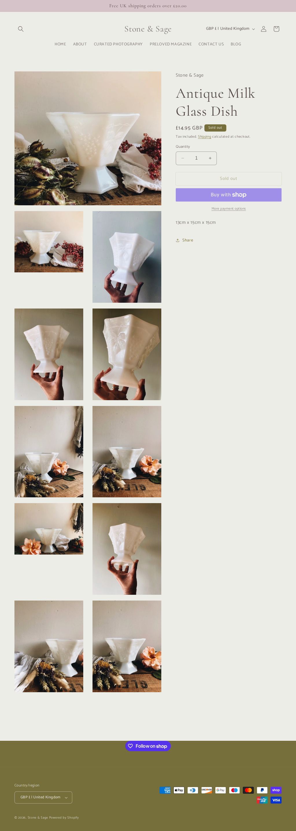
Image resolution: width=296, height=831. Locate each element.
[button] (20, 29)
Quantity (183, 147)
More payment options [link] (229, 208)
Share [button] (187, 240)
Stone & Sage (38, 817)
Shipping (204, 136)
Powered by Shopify (64, 817)
